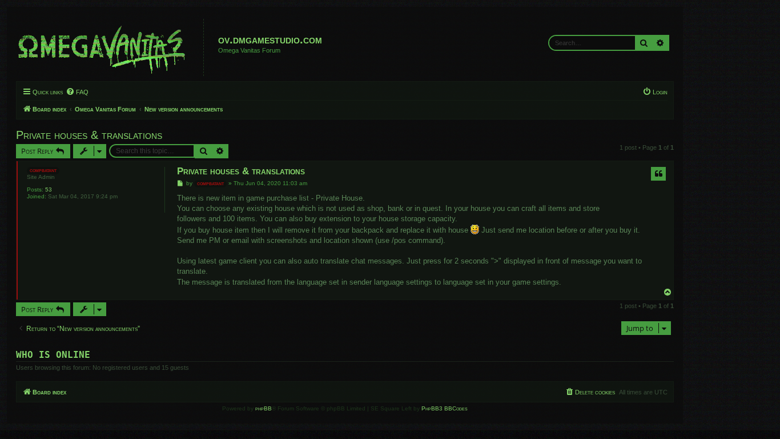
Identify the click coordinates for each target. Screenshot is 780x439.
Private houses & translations (89, 135)
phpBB (263, 408)
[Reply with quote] (658, 174)
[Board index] (111, 47)
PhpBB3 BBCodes (444, 408)
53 (48, 189)
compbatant (43, 170)
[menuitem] (77, 92)
